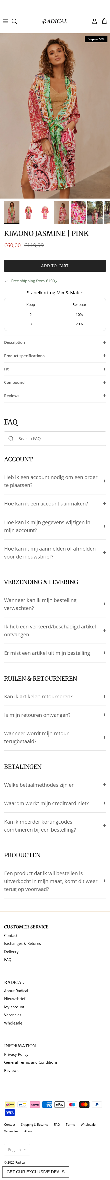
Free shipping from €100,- (34, 280)
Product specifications (24, 355)
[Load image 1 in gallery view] (55, 116)
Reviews (11, 395)
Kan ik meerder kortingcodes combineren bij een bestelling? (40, 825)
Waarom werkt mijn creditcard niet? (46, 803)
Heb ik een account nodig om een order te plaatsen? (50, 481)
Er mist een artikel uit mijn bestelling (47, 652)
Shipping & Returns (34, 1124)
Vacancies (12, 1014)
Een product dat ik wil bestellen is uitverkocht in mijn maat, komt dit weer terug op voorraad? (50, 881)
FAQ (8, 959)
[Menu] (5, 21)
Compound (14, 382)
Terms (70, 1124)
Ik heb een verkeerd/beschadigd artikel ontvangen (50, 630)
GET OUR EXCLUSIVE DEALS (36, 1172)
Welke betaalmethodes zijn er (39, 784)
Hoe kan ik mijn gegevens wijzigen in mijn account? (47, 526)
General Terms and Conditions (31, 1062)
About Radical (16, 990)
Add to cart (55, 265)
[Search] (17, 21)
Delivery (11, 951)
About (28, 1131)
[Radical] (55, 21)
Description (14, 342)
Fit (6, 368)
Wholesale (13, 1023)
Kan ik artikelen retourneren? (38, 696)
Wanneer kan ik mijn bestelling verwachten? (40, 604)
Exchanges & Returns (22, 943)
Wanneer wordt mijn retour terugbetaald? (36, 737)
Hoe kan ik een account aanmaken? (46, 503)
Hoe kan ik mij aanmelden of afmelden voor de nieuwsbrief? (50, 552)
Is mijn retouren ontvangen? (37, 714)
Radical (20, 1162)
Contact (10, 935)
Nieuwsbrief (14, 998)
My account (14, 1006)
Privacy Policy (16, 1054)
